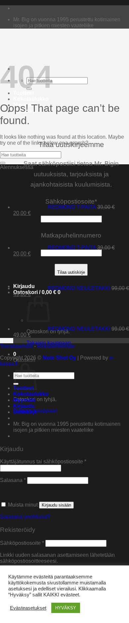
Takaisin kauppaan (48, 343)
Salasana (13, 480)
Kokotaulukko (31, 99)
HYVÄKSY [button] (65, 607)
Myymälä (24, 400)
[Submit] (2, 163)
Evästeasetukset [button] (28, 608)
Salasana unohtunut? (25, 517)
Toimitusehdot (16, 346)
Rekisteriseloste (56, 346)
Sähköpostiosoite (22, 543)
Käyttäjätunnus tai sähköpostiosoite (43, 461)
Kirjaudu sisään (56, 505)
